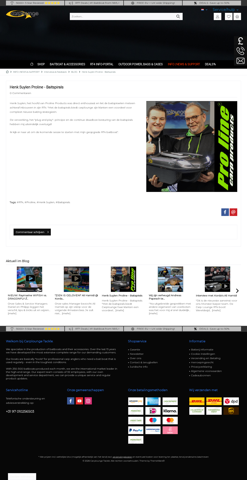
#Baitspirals (63, 202)
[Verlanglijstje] (229, 16)
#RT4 (20, 202)
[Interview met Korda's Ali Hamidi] (170, 279)
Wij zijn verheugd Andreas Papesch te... (118, 297)
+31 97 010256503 (20, 411)
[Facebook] (70, 400)
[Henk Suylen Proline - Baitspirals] (76, 279)
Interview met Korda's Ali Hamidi (169, 295)
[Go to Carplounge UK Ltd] (240, 41)
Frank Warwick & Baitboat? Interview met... (212, 297)
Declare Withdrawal (22, 476)
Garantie (135, 349)
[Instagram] (88, 400)
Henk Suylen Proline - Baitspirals (75, 295)
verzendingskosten (122, 456)
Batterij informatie (202, 349)
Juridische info (139, 366)
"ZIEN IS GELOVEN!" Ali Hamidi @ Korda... (29, 297)
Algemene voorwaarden (206, 371)
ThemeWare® (157, 460)
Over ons (135, 358)
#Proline (30, 202)
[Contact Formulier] (240, 61)
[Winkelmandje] (237, 16)
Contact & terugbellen (144, 362)
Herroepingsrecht (202, 362)
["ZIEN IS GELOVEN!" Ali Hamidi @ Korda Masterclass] (29, 279)
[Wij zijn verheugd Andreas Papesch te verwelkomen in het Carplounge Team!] (123, 279)
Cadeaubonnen (201, 375)
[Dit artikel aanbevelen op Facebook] (225, 212)
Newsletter (137, 353)
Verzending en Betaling (205, 358)
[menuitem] (225, 9)
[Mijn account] (217, 16)
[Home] (32, 64)
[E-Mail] (233, 212)
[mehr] (19, 313)
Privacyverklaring (201, 366)
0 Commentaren (20, 93)
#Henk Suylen (45, 202)
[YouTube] (79, 400)
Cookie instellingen (203, 353)
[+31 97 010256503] (240, 51)
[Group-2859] (191, 146)
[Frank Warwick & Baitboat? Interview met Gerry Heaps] (217, 279)
